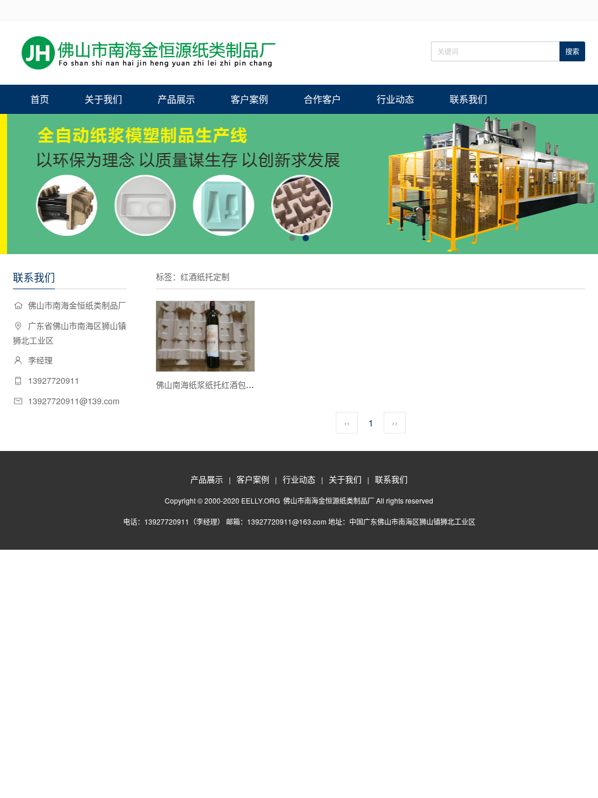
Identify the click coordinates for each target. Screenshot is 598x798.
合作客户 (322, 99)
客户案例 (249, 99)
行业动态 (395, 99)
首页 (39, 99)
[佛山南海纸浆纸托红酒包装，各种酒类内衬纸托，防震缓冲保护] (205, 336)
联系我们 (468, 99)
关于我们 (103, 99)
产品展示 (176, 99)
